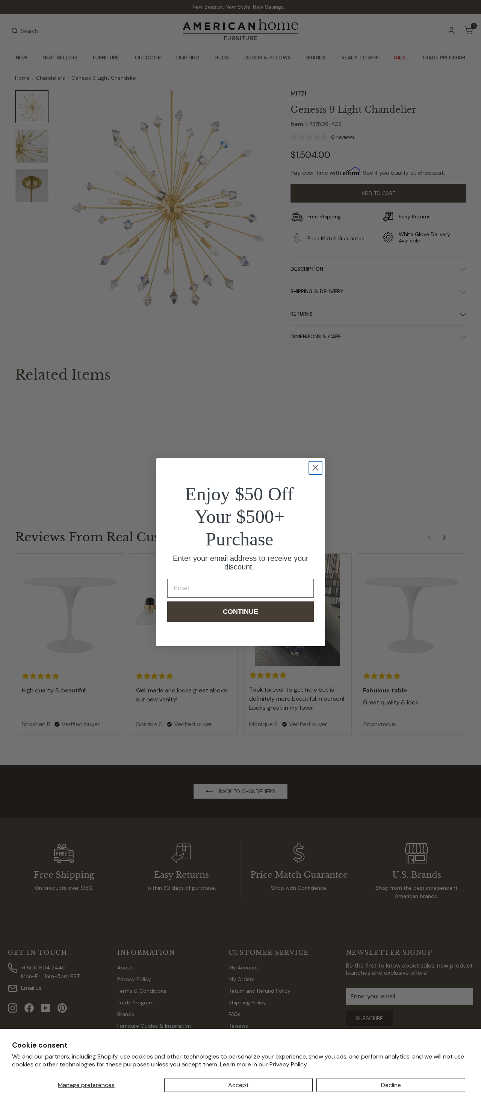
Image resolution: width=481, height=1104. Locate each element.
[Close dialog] (315, 467)
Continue (240, 611)
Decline (391, 1085)
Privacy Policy (288, 1064)
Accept (238, 1085)
